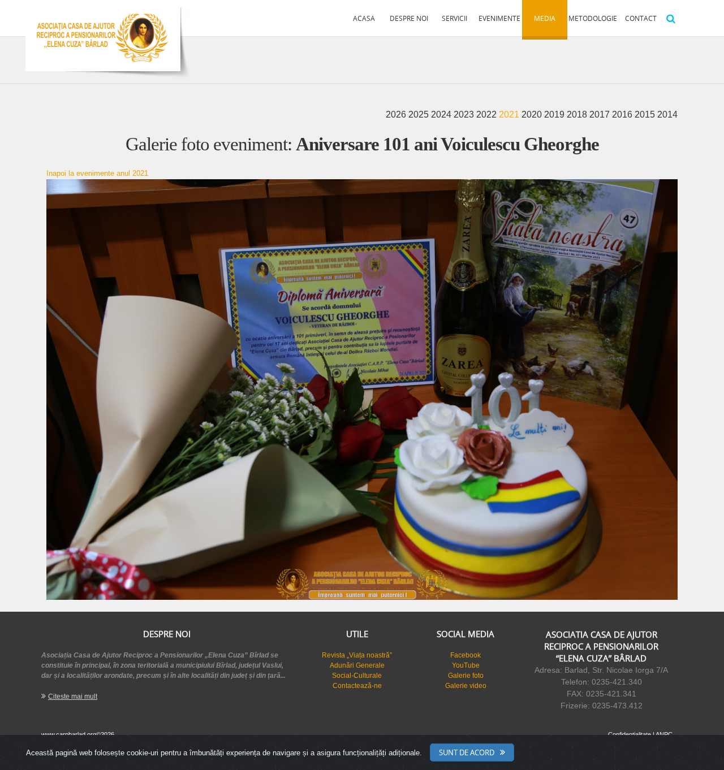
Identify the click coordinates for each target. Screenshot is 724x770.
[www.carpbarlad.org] (102, 35)
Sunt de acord (466, 752)
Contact (641, 18)
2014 (667, 114)
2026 (397, 114)
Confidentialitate (629, 734)
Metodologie (592, 18)
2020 (533, 114)
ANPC (664, 734)
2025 (419, 114)
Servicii (454, 18)
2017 (600, 114)
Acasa (364, 18)
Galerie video (465, 686)
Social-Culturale (357, 676)
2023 (465, 114)
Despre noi (409, 18)
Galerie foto (466, 676)
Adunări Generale (357, 665)
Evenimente (499, 18)
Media (544, 18)
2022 (487, 114)
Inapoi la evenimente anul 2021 (97, 173)
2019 (555, 114)
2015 (646, 114)
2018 (578, 114)
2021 (510, 114)
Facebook (465, 655)
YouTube (466, 665)
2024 (442, 114)
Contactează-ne (357, 686)
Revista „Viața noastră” (357, 655)
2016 (623, 114)
